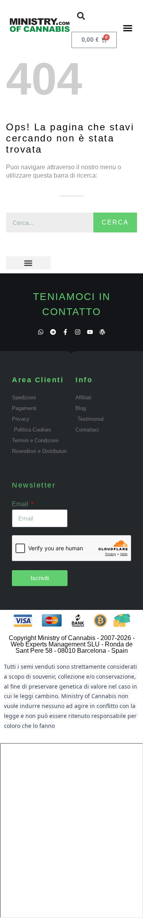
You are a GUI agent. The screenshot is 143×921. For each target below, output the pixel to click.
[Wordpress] (102, 332)
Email (21, 504)
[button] (81, 16)
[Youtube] (90, 332)
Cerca (115, 222)
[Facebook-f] (65, 332)
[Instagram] (78, 332)
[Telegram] (53, 332)
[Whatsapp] (41, 332)
